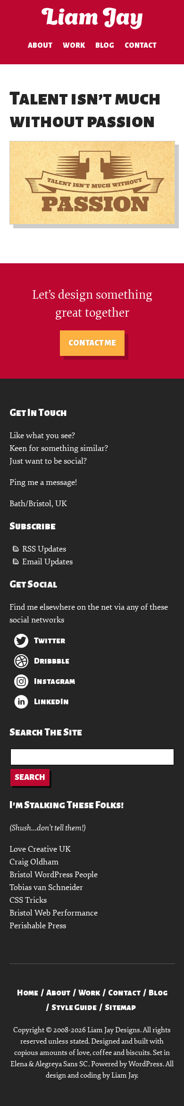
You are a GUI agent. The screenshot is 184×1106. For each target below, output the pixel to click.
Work (74, 45)
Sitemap (120, 1007)
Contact (141, 45)
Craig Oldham (34, 862)
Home (27, 993)
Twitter (49, 641)
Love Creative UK (39, 849)
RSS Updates (44, 549)
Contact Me (92, 343)
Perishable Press (37, 926)
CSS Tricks (28, 900)
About (40, 45)
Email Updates (47, 562)
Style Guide (74, 1007)
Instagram (54, 681)
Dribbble (51, 661)
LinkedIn (51, 702)
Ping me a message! (43, 482)
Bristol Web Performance (53, 913)
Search (30, 777)
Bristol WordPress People (53, 875)
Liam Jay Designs (92, 18)
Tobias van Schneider (46, 887)
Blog (104, 45)
